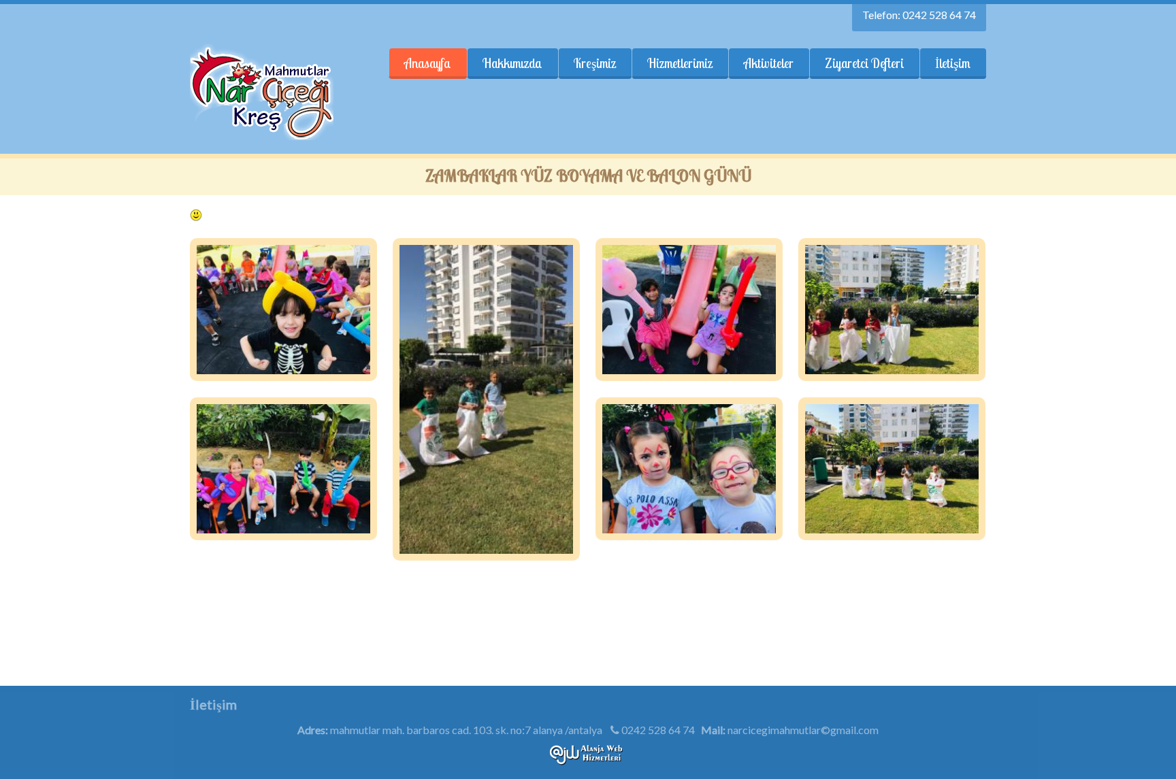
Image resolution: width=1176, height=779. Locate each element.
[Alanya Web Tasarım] (588, 761)
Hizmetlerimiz (680, 63)
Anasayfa (427, 63)
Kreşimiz (595, 63)
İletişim (952, 63)
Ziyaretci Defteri (864, 63)
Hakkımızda (512, 63)
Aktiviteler (769, 63)
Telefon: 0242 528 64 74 (919, 14)
